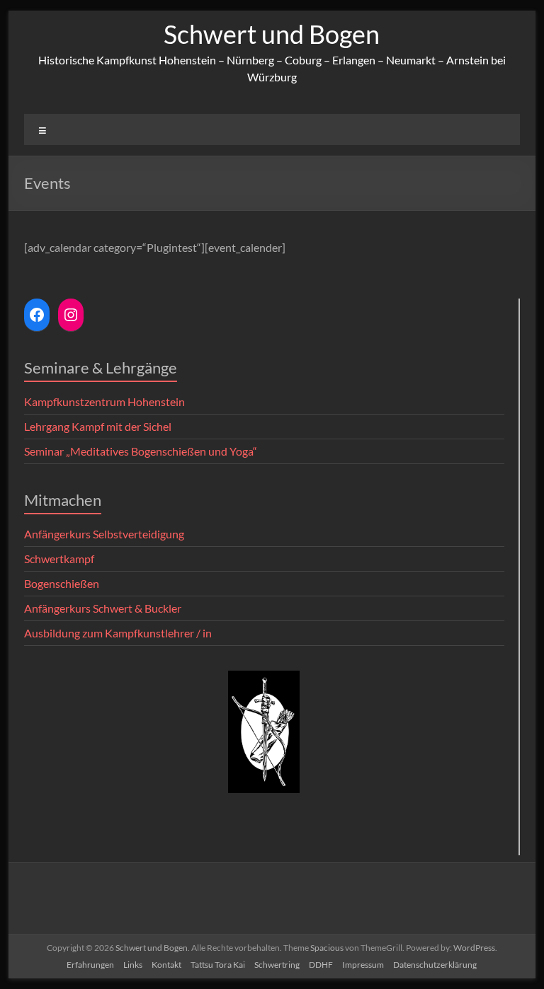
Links (132, 964)
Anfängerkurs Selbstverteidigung (104, 533)
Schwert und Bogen (272, 34)
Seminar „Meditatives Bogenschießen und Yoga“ (140, 451)
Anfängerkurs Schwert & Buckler (102, 608)
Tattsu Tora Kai (218, 964)
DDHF (321, 964)
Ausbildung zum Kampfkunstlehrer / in (118, 633)
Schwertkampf (59, 558)
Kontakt (166, 964)
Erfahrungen (90, 964)
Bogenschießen (61, 583)
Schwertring (277, 964)
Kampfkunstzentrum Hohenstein (104, 401)
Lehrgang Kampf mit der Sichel (97, 426)
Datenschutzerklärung (435, 964)
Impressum (363, 964)
